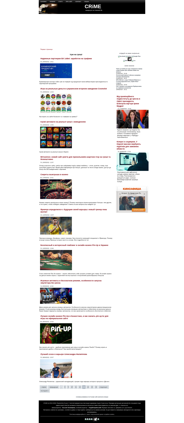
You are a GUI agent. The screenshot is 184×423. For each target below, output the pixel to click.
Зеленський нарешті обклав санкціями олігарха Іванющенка (128, 76)
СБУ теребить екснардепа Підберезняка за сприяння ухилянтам (129, 87)
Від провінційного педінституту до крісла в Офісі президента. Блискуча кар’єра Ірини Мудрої (128, 101)
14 (88, 387)
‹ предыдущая (53, 387)
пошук (86, 1)
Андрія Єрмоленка (102, 403)
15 (92, 387)
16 (96, 387)
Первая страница (46, 49)
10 (72, 387)
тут (114, 407)
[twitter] (128, 56)
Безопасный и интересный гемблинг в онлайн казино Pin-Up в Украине (74, 245)
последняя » (45, 391)
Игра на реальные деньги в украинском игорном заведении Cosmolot (73, 89)
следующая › (103, 387)
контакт (78, 1)
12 (80, 387)
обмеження (124, 405)
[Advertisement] (92, 30)
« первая (43, 387)
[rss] (133, 60)
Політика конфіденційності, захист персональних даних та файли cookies (92, 414)
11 (76, 387)
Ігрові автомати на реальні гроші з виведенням (63, 122)
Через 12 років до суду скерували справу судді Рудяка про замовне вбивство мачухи (129, 70)
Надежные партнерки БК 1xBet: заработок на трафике (66, 58)
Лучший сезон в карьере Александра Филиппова (63, 354)
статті (60, 1)
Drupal (66, 403)
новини (52, 1)
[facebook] (121, 56)
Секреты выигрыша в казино (54, 174)
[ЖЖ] (125, 60)
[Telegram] (129, 60)
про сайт (69, 1)
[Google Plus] (136, 56)
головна (43, 1)
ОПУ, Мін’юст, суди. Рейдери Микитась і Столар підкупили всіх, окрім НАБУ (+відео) (128, 81)
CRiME (93, 6)
